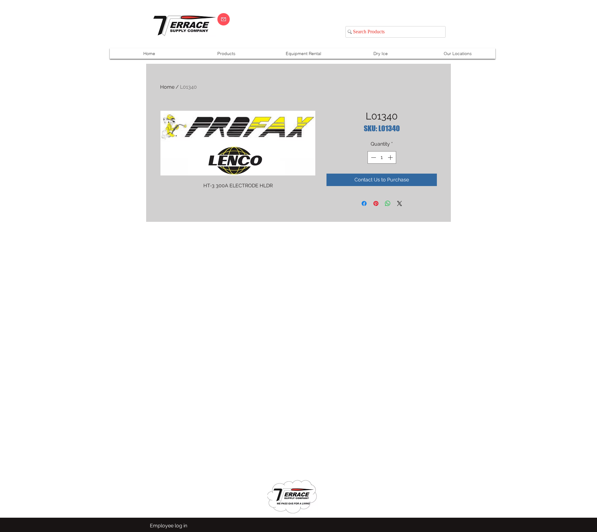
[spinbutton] (381, 157)
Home (167, 87)
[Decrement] (372, 157)
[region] (520, 25)
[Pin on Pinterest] (376, 203)
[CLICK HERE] (223, 19)
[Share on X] (399, 203)
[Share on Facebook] (364, 203)
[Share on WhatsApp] (387, 203)
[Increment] (390, 157)
